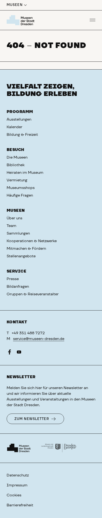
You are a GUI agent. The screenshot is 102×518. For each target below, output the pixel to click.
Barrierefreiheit (20, 505)
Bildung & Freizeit (22, 135)
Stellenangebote (21, 256)
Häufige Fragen (20, 195)
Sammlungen (18, 233)
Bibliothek (15, 165)
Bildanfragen (18, 286)
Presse (13, 279)
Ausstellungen (19, 119)
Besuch (15, 150)
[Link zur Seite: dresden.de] (59, 448)
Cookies (14, 495)
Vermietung (17, 180)
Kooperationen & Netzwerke (32, 241)
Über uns (14, 218)
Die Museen (17, 157)
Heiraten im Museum (25, 172)
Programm (20, 112)
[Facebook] (9, 353)
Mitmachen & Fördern (26, 248)
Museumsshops (21, 188)
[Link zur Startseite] (21, 20)
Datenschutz (18, 475)
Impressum (17, 485)
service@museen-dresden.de (38, 339)
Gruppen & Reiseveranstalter (33, 294)
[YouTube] (19, 353)
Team (11, 226)
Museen (16, 210)
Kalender (14, 127)
